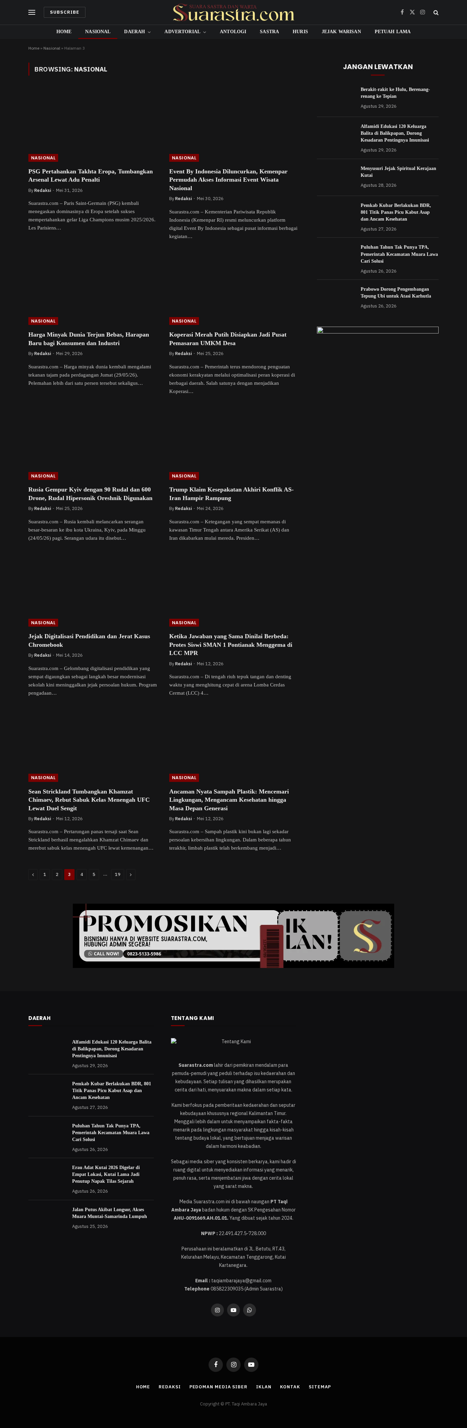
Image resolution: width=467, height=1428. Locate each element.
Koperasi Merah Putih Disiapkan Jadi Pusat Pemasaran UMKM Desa (227, 338)
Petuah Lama (393, 31)
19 (117, 874)
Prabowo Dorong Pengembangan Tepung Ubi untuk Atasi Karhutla (396, 293)
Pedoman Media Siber (218, 1387)
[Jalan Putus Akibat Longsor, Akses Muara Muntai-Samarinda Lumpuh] (47, 1219)
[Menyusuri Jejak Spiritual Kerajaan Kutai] (336, 178)
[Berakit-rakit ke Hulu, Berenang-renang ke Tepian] (336, 99)
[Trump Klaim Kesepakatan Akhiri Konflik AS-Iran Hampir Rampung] (233, 444)
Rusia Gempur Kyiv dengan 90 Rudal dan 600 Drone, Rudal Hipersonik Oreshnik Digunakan (90, 493)
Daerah (134, 31)
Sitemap (320, 1387)
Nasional (97, 31)
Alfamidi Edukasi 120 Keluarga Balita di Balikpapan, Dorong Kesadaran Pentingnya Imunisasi (395, 133)
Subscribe (64, 12)
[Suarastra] (233, 12)
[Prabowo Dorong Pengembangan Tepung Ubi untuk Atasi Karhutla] (336, 298)
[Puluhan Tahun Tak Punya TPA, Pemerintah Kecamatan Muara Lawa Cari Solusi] (336, 256)
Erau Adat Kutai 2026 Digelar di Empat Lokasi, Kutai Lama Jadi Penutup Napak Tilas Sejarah (106, 1174)
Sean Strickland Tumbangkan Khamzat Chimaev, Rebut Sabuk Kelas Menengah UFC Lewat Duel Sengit (89, 800)
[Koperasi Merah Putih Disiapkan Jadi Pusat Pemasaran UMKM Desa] (233, 289)
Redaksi (42, 190)
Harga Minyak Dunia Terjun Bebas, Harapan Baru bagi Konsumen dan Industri (88, 338)
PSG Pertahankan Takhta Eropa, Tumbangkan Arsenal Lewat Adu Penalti (90, 175)
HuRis (300, 31)
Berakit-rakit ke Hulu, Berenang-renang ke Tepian (395, 93)
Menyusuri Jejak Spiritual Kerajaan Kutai (398, 172)
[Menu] (31, 12)
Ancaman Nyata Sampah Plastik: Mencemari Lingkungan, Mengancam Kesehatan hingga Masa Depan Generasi (229, 800)
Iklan (263, 1387)
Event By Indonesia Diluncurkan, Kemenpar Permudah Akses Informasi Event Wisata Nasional (228, 180)
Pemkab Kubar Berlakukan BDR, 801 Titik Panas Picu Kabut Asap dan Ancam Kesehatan (396, 212)
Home (64, 31)
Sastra (269, 31)
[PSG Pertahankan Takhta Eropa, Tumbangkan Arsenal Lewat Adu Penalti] (92, 125)
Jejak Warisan (341, 31)
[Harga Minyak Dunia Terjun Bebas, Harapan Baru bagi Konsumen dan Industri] (92, 289)
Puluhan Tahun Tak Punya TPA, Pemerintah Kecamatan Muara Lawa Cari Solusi (399, 254)
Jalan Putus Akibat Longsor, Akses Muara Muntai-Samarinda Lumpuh (109, 1213)
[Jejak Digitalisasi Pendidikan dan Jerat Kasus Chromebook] (92, 590)
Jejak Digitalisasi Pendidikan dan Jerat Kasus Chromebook (89, 640)
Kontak (290, 1387)
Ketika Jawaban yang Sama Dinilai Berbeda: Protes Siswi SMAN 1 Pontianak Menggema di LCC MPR (230, 644)
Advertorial (182, 31)
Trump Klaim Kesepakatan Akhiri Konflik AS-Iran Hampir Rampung (231, 493)
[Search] (435, 12)
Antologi (233, 31)
